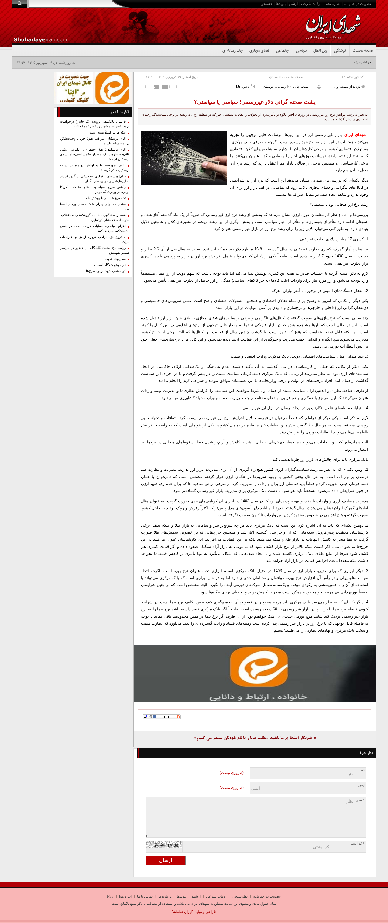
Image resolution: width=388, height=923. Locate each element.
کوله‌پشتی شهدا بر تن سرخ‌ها (106, 271)
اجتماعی (282, 50)
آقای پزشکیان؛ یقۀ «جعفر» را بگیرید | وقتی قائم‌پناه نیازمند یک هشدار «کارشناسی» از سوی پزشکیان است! (94, 154)
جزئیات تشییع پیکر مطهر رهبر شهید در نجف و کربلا (333, 62)
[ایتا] (255, 673)
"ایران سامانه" (182, 912)
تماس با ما (145, 896)
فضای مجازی (259, 50)
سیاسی (301, 50)
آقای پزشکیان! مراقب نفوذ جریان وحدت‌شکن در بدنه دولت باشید (94, 141)
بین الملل (320, 50)
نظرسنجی (332, 4)
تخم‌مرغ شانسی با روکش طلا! (105, 198)
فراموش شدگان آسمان (110, 264)
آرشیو (293, 4)
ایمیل (361, 785)
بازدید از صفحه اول (347, 86)
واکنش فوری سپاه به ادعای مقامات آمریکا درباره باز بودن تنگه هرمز (94, 189)
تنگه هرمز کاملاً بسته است (107, 132)
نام (363, 770)
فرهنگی (340, 50)
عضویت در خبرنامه (358, 4)
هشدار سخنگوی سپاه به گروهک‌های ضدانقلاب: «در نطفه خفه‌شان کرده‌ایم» (94, 217)
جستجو (267, 4)
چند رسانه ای (232, 50)
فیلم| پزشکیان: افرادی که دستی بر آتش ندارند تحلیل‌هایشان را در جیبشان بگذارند (94, 179)
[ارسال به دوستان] (289, 86)
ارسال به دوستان (275, 86)
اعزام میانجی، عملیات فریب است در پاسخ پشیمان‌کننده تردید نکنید (94, 228)
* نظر (360, 800)
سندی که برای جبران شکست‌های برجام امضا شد (94, 206)
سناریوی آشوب (115, 258)
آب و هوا (125, 896)
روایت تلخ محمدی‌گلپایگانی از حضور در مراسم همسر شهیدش (94, 250)
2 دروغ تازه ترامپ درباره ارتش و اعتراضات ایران (94, 239)
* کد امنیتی (357, 843)
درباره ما (164, 896)
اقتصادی (275, 77)
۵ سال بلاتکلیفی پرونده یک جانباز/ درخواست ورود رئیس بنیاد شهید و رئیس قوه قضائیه (94, 124)
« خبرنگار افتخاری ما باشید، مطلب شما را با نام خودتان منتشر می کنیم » (254, 738)
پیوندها (281, 4)
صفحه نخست (363, 50)
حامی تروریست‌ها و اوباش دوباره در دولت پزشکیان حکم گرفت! (94, 168)
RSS (110, 896)
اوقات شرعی (311, 4)
